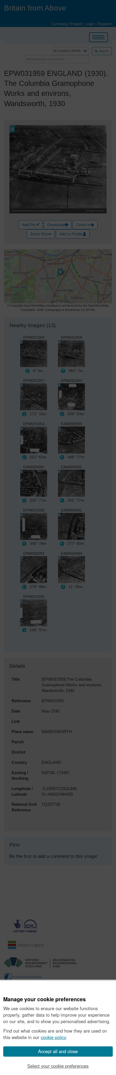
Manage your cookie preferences (44, 999)
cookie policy (53, 1037)
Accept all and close (58, 1051)
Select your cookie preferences (57, 1066)
